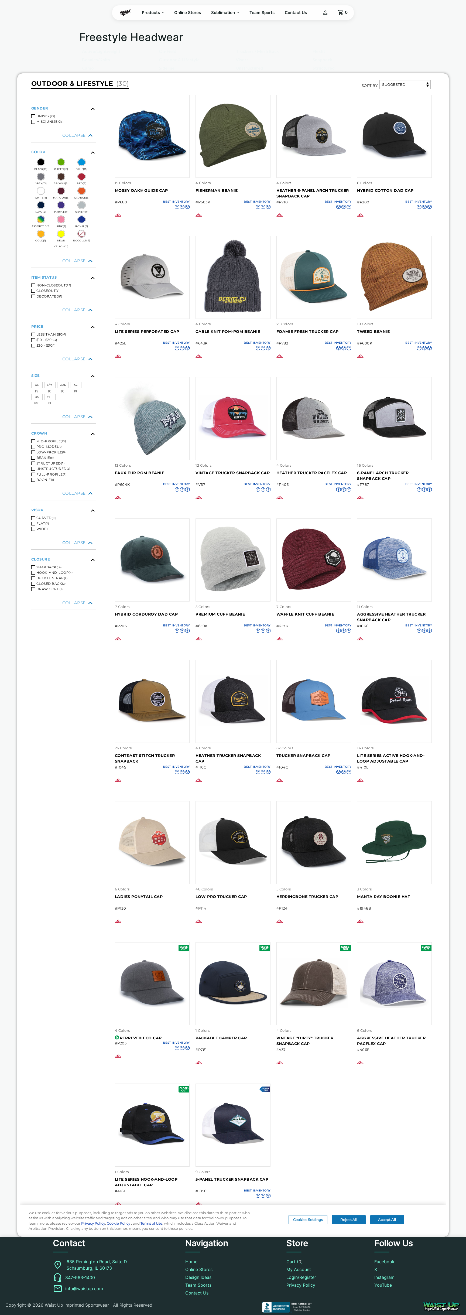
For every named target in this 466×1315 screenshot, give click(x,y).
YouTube (383, 1285)
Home (191, 1261)
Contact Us (296, 12)
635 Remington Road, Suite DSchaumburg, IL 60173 (97, 1265)
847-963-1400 (80, 1277)
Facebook (384, 1261)
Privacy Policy (300, 1285)
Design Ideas (198, 1277)
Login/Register (301, 1277)
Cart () (294, 1261)
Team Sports (262, 12)
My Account (298, 1269)
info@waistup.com (84, 1288)
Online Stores (187, 12)
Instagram (384, 1277)
